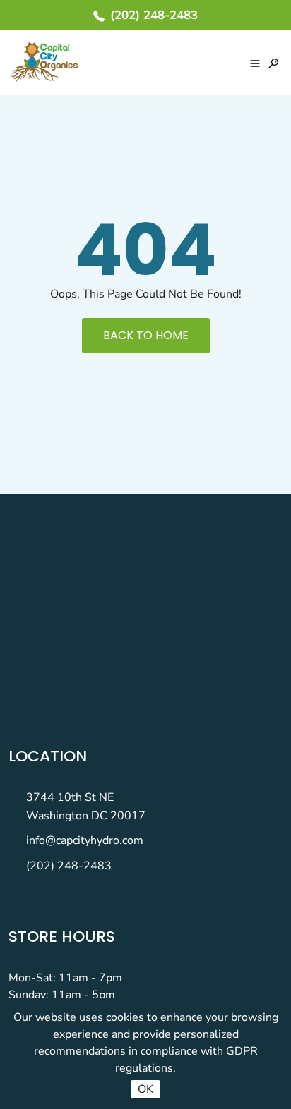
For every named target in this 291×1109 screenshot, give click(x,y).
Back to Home (146, 335)
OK (145, 1089)
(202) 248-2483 (69, 866)
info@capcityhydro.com (84, 840)
